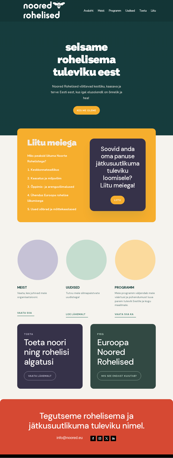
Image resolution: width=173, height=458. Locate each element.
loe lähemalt (76, 314)
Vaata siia (24, 312)
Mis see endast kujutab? (119, 376)
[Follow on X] (106, 438)
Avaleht (88, 11)
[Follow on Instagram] (100, 438)
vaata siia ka (124, 314)
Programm (115, 11)
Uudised (130, 11)
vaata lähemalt (40, 375)
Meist (101, 11)
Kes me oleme (86, 110)
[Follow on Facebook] (93, 438)
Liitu (153, 11)
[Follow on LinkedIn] (113, 438)
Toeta (142, 11)
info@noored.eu (70, 438)
